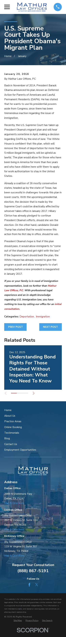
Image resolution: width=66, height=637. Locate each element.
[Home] (32, 7)
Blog (7, 438)
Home (8, 410)
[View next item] (33, 393)
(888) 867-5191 (33, 571)
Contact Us (10, 444)
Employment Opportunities (20, 449)
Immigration (43, 316)
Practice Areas (12, 421)
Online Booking (13, 427)
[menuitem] (18, 621)
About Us (9, 415)
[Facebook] (29, 584)
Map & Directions (14, 503)
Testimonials (11, 432)
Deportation (26, 316)
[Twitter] (36, 584)
